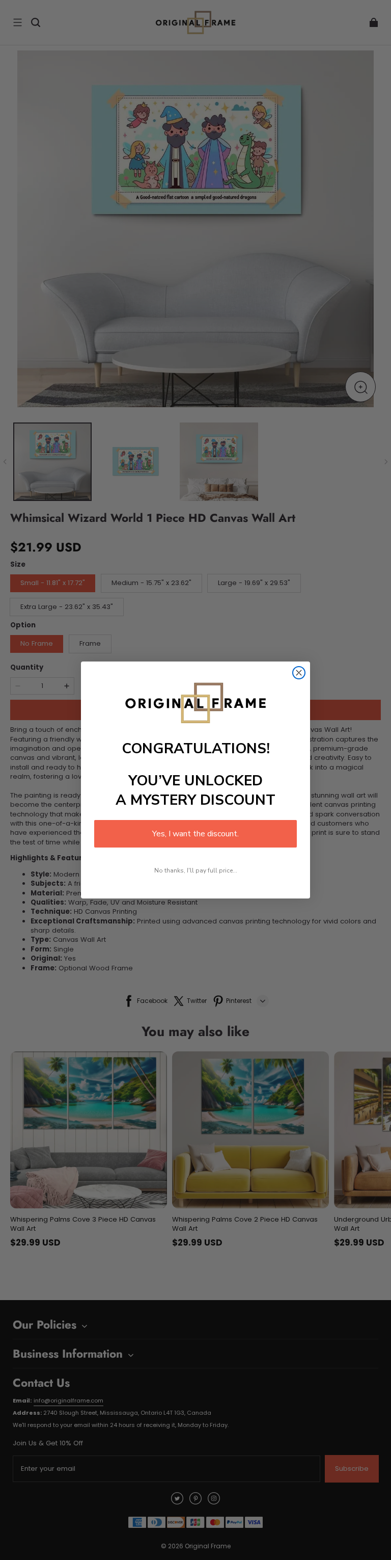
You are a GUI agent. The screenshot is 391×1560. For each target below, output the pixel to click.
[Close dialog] (299, 673)
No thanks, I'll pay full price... (195, 870)
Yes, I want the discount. (195, 833)
